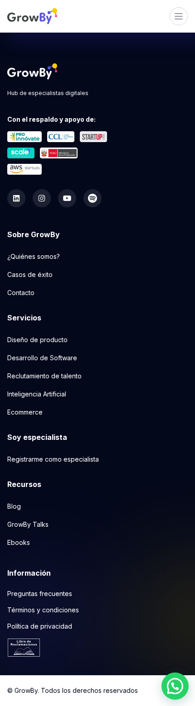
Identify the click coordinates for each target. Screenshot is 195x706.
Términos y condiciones (43, 610)
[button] (175, 686)
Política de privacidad (39, 626)
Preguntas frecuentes (39, 593)
